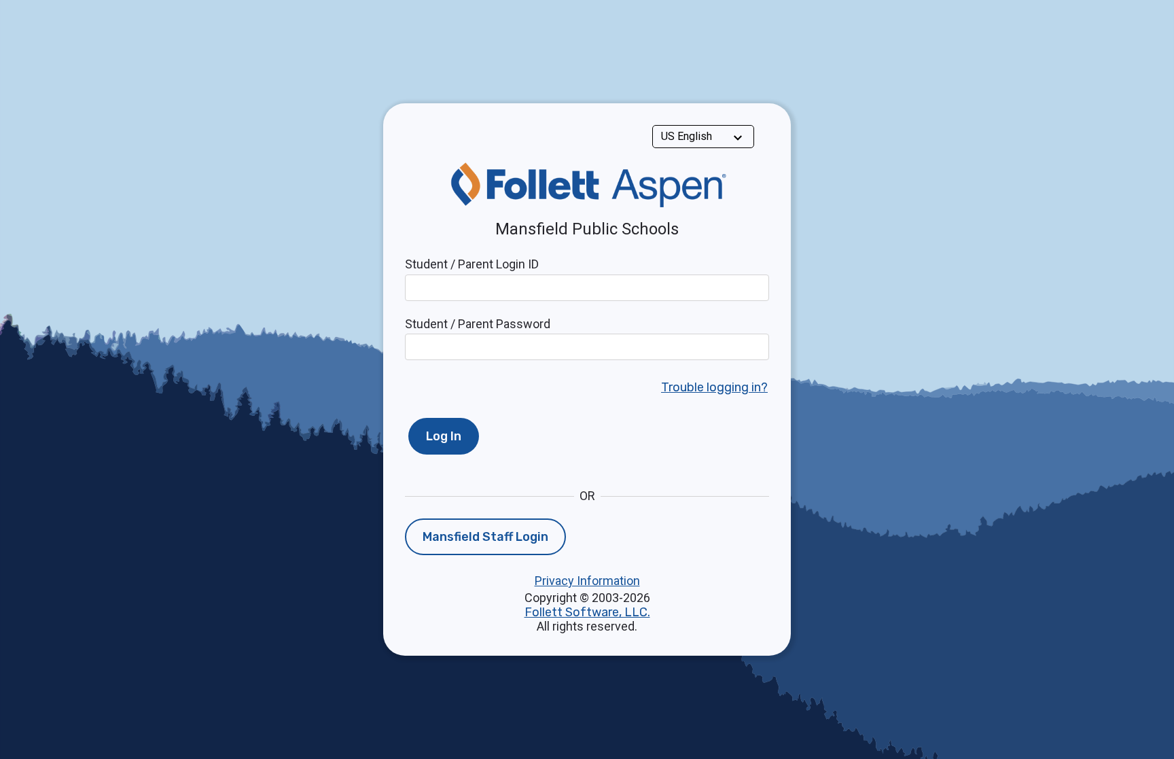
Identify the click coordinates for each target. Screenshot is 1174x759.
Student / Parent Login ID (472, 264)
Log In (443, 436)
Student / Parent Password (477, 324)
